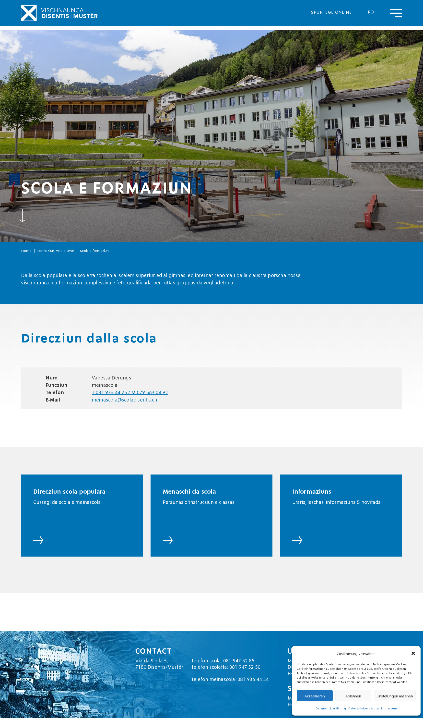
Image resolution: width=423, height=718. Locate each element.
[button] (413, 653)
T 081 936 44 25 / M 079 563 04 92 (130, 392)
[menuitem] (371, 11)
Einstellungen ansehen (394, 695)
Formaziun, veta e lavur (55, 250)
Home (26, 250)
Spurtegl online (331, 11)
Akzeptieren (315, 695)
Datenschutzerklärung (331, 708)
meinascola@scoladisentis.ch (124, 399)
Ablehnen (353, 695)
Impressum (389, 708)
